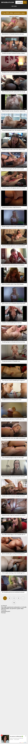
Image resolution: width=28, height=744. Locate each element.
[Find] (25, 2)
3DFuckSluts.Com (7, 2)
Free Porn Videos (14, 16)
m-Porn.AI (4, 605)
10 (14, 602)
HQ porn (14, 6)
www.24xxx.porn (5, 611)
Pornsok (3, 612)
